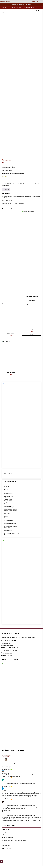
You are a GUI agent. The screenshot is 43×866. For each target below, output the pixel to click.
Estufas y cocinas (7, 503)
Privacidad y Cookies (6, 848)
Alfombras (6, 489)
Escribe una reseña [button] (6, 767)
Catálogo (4, 834)
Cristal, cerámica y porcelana (10, 497)
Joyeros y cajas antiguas (9, 506)
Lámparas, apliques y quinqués (10, 509)
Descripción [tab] (6, 189)
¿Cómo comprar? (6, 829)
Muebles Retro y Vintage (9, 530)
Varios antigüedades (8, 520)
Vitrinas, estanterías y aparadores (11, 534)
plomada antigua (5, 185)
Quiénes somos (5, 851)
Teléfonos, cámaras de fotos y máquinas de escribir (14, 519)
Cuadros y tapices (8, 499)
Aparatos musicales (8, 490)
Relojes (6, 516)
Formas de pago (5, 843)
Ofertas (5, 512)
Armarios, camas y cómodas (10, 523)
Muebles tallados (7, 531)
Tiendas (3, 853)
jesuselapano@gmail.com (8, 645)
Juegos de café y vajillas (9, 507)
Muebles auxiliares (8, 529)
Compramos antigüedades (7, 837)
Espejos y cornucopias (8, 502)
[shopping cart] (38, 10)
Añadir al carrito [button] (32, 300)
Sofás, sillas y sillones (8, 517)
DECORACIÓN (10, 183)
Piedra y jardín (7, 513)
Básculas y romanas (8, 493)
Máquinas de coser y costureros (10, 510)
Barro (5, 492)
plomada (30, 183)
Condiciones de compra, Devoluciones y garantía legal (14, 840)
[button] (1, 861)
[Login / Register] (37, 10)
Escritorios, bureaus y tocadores (10, 526)
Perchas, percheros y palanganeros (11, 533)
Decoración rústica (19, 183)
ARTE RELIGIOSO (7, 485)
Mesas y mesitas (7, 527)
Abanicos (6, 487)
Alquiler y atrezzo (5, 832)
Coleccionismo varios (8, 496)
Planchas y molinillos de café (10, 514)
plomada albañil (35, 183)
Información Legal (6, 845)
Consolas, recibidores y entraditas (11, 524)
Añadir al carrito (6, 179)
